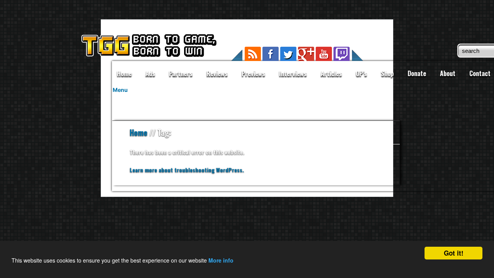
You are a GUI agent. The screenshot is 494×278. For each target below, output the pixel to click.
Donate (417, 73)
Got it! (454, 253)
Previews (253, 73)
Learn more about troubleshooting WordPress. (187, 170)
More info (220, 260)
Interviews (293, 73)
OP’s (361, 73)
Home (124, 73)
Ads (150, 73)
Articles (331, 73)
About (447, 73)
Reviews (217, 73)
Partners (181, 73)
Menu (120, 89)
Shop (387, 73)
